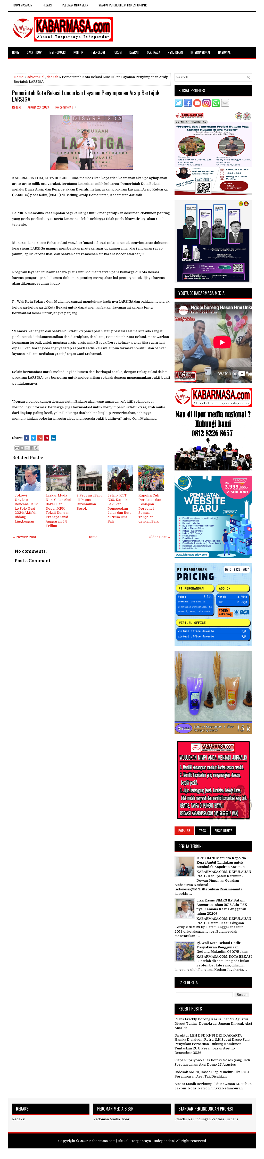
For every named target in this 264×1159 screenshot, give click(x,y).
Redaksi (18, 1119)
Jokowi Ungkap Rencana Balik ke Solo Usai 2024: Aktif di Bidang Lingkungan (26, 508)
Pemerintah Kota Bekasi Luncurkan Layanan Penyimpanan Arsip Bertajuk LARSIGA (85, 95)
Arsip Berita (223, 830)
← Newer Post (24, 537)
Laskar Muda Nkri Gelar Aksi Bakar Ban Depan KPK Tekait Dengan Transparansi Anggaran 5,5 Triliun (58, 510)
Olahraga (153, 52)
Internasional (200, 52)
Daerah (134, 52)
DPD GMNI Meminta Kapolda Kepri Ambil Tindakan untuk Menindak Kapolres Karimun (221, 862)
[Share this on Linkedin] (53, 438)
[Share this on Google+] (40, 438)
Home (15, 52)
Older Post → (160, 537)
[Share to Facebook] (31, 448)
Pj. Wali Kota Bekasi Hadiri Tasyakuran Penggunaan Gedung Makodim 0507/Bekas (222, 947)
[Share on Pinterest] (46, 438)
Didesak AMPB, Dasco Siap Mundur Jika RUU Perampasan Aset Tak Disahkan (212, 1074)
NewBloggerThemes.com (162, 1153)
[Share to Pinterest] (36, 448)
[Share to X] (26, 448)
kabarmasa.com (22, 5)
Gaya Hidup (34, 52)
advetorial (35, 77)
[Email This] (17, 448)
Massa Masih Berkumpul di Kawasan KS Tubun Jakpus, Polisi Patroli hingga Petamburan (213, 1086)
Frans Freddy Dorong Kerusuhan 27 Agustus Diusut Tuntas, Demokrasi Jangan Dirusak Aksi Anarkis (213, 1023)
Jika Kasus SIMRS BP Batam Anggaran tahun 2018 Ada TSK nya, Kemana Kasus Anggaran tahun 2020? (221, 906)
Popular (184, 830)
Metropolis (58, 52)
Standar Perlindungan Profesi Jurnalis (122, 5)
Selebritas (19, 63)
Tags (202, 830)
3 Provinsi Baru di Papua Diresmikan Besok (89, 501)
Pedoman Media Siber (75, 5)
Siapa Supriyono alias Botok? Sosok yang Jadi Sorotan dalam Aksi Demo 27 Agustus (212, 1062)
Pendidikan (175, 52)
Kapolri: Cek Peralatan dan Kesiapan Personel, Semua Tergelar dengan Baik (149, 508)
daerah (52, 77)
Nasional (224, 52)
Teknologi (98, 52)
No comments (64, 107)
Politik (78, 52)
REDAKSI (47, 5)
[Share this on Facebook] (26, 438)
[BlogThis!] (21, 448)
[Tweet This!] (33, 438)
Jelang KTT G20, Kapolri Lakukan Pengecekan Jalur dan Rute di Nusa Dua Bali (119, 508)
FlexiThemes (107, 1153)
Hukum (117, 52)
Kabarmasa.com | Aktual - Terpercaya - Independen (131, 1141)
